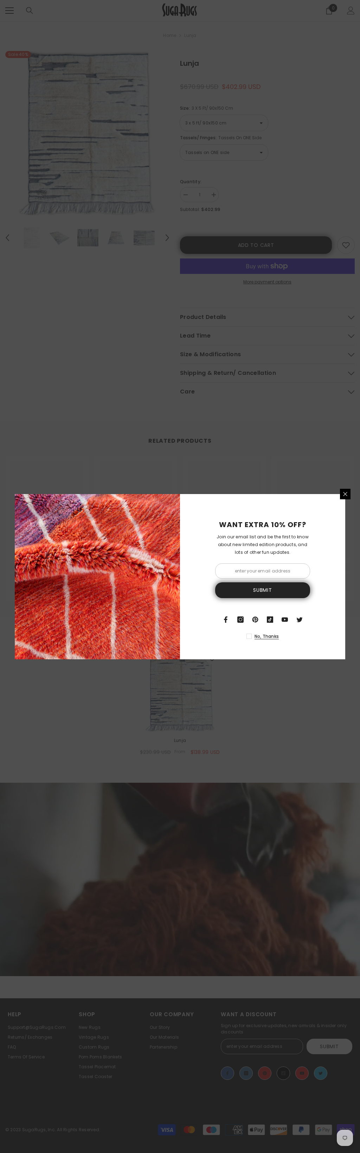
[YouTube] (284, 619)
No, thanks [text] (267, 636)
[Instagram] (240, 619)
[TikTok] (270, 619)
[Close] (345, 494)
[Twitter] (299, 619)
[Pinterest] (255, 619)
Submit (262, 590)
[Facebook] (225, 619)
